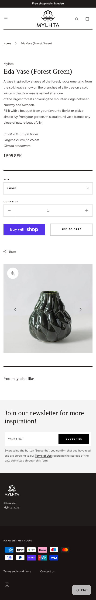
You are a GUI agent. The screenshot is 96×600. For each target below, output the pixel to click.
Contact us (47, 571)
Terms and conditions (17, 571)
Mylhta (7, 507)
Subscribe (74, 439)
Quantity (10, 201)
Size (6, 179)
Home (7, 43)
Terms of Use (43, 455)
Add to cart (72, 229)
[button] (6, 18)
